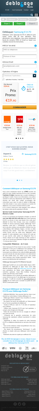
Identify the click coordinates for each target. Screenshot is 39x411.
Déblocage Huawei (6, 384)
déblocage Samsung (26, 268)
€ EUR (7, 10)
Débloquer (11, 19)
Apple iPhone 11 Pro (7, 391)
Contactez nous (5, 365)
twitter (19, 404)
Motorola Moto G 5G (29, 391)
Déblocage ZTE (33, 382)
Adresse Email (7, 62)
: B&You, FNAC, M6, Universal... (32, 129)
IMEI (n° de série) (8, 46)
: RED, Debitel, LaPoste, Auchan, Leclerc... (19, 131)
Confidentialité (5, 369)
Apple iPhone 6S (6, 396)
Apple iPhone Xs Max (29, 392)
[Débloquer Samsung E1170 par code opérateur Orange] (7, 119)
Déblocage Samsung (31, 379)
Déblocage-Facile (19, 4)
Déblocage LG (4, 382)
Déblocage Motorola (6, 380)
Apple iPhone (31, 394)
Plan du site (4, 370)
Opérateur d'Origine (10, 71)
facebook (15, 404)
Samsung (23, 19)
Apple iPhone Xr (6, 394)
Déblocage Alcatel (32, 384)
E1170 (33, 19)
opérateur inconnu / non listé (14, 79)
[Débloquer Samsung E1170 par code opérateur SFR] (19, 119)
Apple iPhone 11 (31, 396)
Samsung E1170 (30, 154)
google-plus (23, 404)
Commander (19, 107)
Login (32, 10)
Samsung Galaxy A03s (7, 392)
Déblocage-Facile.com (19, 357)
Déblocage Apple (5, 379)
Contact (26, 10)
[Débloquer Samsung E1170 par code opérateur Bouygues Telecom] (31, 119)
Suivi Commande (17, 10)
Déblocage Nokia (32, 380)
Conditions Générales (6, 367)
